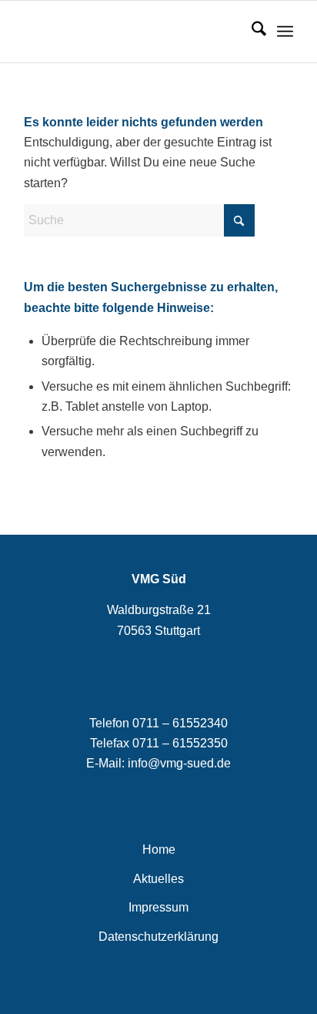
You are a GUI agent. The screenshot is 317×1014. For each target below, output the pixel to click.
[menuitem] (251, 31)
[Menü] (285, 31)
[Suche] (251, 31)
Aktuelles (158, 878)
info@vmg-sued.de (179, 763)
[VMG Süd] (131, 31)
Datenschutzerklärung (158, 936)
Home (158, 849)
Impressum (158, 907)
